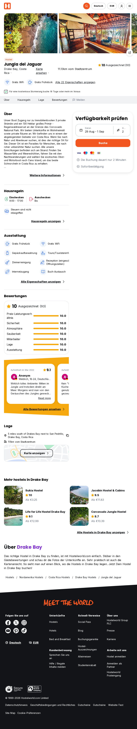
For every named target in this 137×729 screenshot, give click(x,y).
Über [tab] (7, 99)
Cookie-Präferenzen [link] (29, 713)
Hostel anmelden (116, 656)
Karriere (111, 639)
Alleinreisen (84, 656)
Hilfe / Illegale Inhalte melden (57, 665)
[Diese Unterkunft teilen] (129, 52)
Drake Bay (10, 69)
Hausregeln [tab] (24, 99)
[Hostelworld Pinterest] (16, 630)
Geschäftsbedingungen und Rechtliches (52, 705)
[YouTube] (8, 630)
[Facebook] (8, 622)
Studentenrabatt (87, 665)
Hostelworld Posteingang (114, 674)
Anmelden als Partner (114, 665)
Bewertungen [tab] (59, 99)
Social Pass (84, 621)
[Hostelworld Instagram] (24, 622)
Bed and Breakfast (60, 639)
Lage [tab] (41, 99)
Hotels (52, 630)
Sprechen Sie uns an (59, 656)
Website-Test (115, 705)
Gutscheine (84, 705)
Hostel (8, 59)
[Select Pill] (86, 6)
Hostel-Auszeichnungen (87, 648)
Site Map (10, 713)
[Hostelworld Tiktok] (24, 630)
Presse (111, 630)
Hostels (53, 621)
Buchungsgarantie (88, 639)
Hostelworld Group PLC (117, 622)
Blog (80, 630)
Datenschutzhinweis (16, 705)
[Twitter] (16, 622)
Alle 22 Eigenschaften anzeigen (75, 82)
